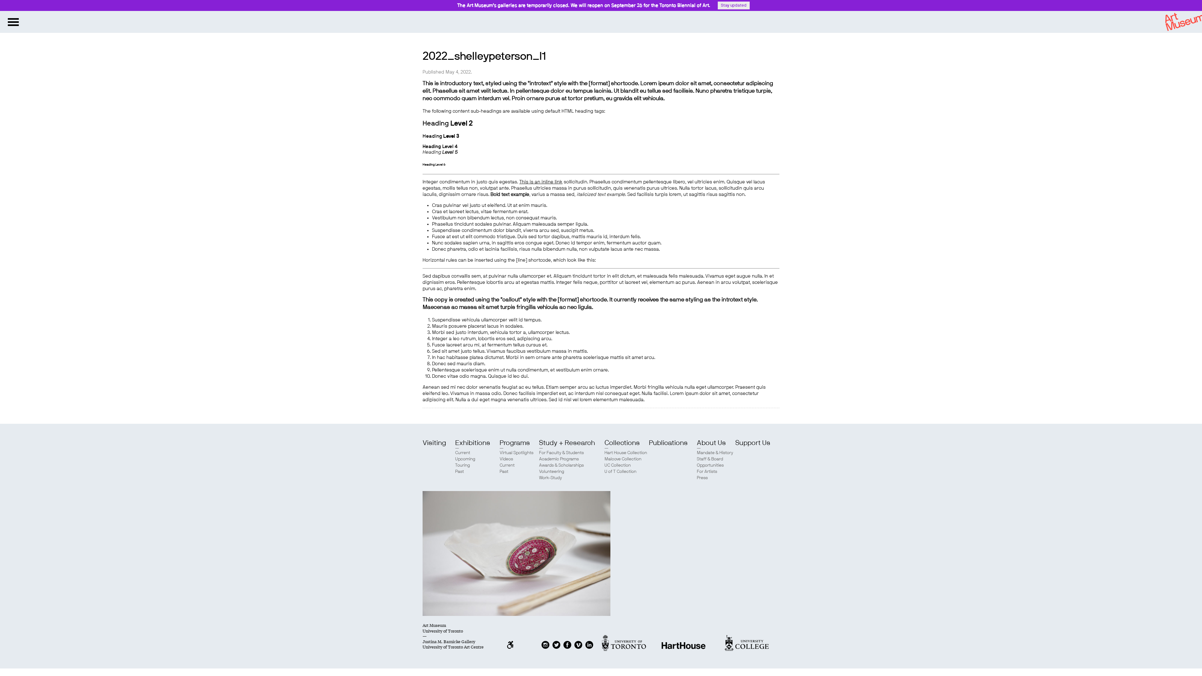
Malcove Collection (622, 459)
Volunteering (551, 471)
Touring (462, 465)
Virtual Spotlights (516, 453)
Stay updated (734, 5)
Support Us (752, 442)
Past (459, 471)
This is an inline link (540, 182)
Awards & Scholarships (561, 465)
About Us (711, 442)
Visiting (434, 442)
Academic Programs (559, 459)
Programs (515, 442)
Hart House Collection (625, 453)
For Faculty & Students (561, 453)
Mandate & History (715, 453)
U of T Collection (620, 471)
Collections (622, 442)
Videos (506, 459)
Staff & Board (710, 459)
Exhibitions (472, 442)
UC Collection (617, 465)
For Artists (707, 471)
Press (702, 478)
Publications (668, 442)
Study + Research (567, 442)
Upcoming (465, 459)
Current (462, 453)
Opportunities (710, 465)
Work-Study (550, 478)
